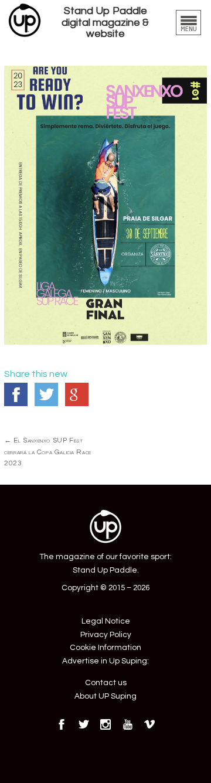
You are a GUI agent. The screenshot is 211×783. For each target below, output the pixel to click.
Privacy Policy (105, 635)
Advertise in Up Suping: (105, 661)
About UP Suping (105, 696)
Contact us (106, 683)
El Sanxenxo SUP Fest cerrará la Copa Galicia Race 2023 (47, 452)
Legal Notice (105, 621)
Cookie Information (105, 648)
